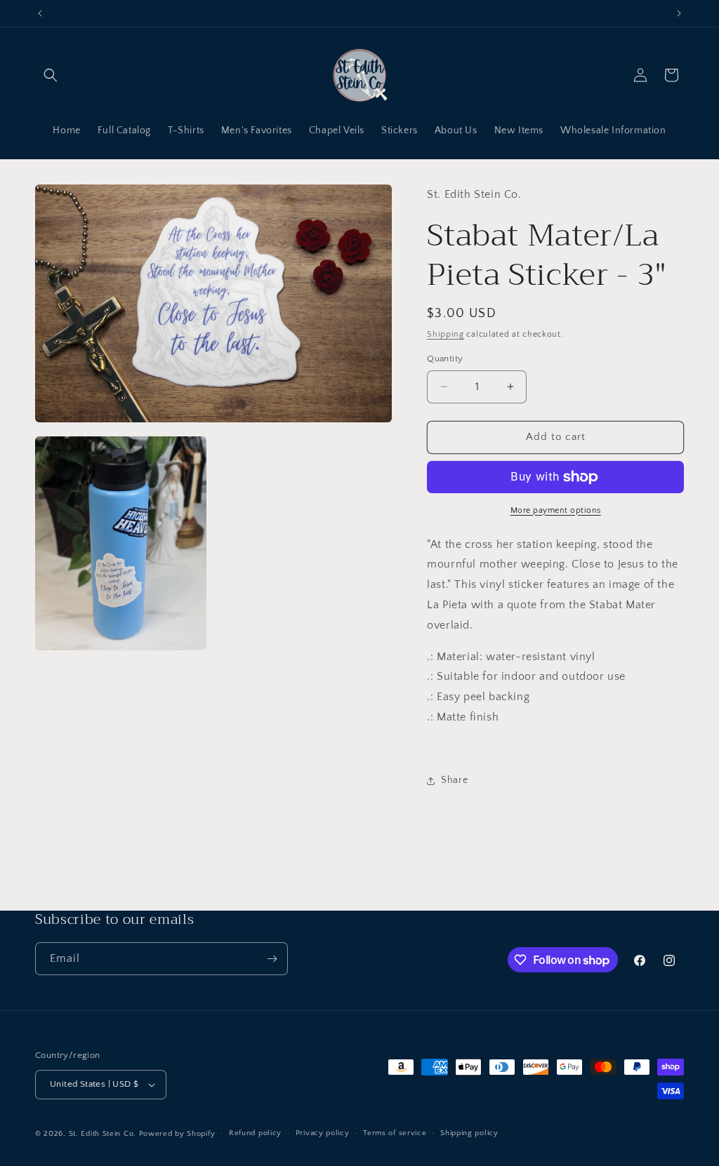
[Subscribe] (271, 958)
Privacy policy (323, 1133)
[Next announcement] (679, 13)
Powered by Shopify (177, 1134)
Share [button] (454, 780)
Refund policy (255, 1133)
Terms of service (394, 1133)
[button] (50, 75)
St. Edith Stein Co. (102, 1134)
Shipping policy (469, 1133)
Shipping (445, 334)
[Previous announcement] (40, 13)
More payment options (555, 510)
